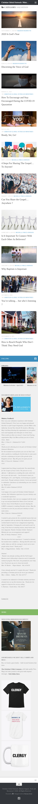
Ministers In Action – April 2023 (13, 385)
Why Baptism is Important (14, 269)
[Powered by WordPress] (12, 793)
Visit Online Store (14, 674)
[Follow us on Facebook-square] (35, 358)
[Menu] (35, 2)
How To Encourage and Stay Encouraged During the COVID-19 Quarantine (17, 101)
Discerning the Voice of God (14, 67)
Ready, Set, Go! (8, 135)
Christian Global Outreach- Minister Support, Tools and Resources (15, 2)
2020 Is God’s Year (10, 34)
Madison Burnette (24, 31)
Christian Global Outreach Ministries (18, 94)
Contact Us (4, 599)
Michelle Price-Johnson (21, 160)
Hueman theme (28, 794)
